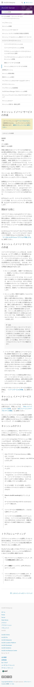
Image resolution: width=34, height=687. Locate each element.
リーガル (12, 684)
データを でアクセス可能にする (17, 237)
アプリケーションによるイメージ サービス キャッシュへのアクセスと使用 (17, 52)
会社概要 (4, 657)
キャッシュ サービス (17, 16)
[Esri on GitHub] (8, 677)
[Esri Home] (5, 671)
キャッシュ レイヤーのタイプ (10, 30)
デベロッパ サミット (7, 668)
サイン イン (29, 2)
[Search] (22, 2)
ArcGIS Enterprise (9, 2)
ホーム (3, 612)
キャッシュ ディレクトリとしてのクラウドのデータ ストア (16, 96)
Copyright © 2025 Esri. (7, 681)
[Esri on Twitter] (3, 677)
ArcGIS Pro (5, 637)
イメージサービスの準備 (15, 389)
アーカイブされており (23, 121)
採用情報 (4, 660)
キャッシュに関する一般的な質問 (11, 104)
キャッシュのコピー (7, 100)
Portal (3, 615)
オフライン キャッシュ (8, 84)
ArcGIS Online (6, 634)
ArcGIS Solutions (6, 648)
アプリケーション (7, 625)
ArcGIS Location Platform (9, 642)
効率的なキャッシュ (7, 70)
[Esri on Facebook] (5, 677)
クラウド (4, 622)
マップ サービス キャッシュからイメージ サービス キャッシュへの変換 (17, 58)
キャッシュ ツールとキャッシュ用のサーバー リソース (16, 37)
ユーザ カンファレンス (8, 665)
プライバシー (27, 681)
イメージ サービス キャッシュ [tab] (12, 40)
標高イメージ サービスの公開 (12, 62)
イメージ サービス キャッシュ (11, 18)
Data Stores (5, 620)
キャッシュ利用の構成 (8, 73)
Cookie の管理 (5, 684)
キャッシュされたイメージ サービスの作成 (15, 66)
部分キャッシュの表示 (8, 77)
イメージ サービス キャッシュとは (13, 44)
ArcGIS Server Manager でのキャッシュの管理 (14, 91)
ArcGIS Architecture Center (9, 650)
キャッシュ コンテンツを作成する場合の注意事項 (15, 33)
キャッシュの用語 (7, 26)
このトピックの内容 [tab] (8, 133)
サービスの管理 (6, 16)
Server (3, 617)
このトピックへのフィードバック (22, 593)
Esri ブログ (5, 662)
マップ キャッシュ (7, 22)
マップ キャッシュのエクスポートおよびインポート (16, 80)
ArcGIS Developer (7, 645)
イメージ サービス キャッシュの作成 (14, 47)
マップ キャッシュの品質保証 (10, 88)
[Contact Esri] (11, 677)
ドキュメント (5, 628)
